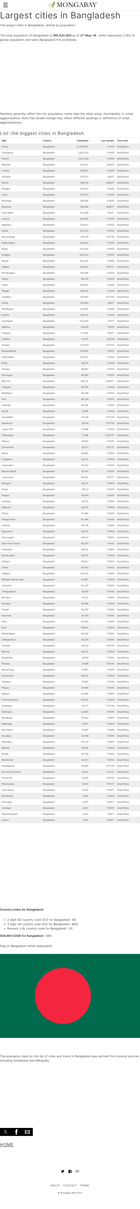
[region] (70, 75)
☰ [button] (5, 5)
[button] (5, 1132)
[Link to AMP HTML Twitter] (62, 1172)
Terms (84, 1185)
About (55, 1185)
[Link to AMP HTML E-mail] (77, 1171)
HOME (7, 1144)
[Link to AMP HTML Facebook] (70, 1172)
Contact (70, 1185)
